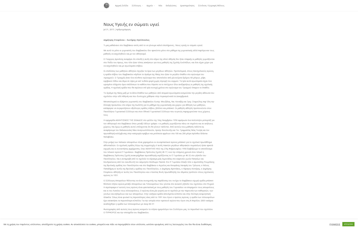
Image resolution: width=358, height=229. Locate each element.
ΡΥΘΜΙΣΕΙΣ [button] (334, 224)
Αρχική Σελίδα (121, 5)
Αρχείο (150, 5)
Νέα (160, 5)
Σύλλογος (136, 5)
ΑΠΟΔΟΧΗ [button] (348, 224)
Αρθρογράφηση (123, 29)
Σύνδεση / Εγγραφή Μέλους (211, 5)
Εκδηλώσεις (171, 5)
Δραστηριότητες (187, 5)
